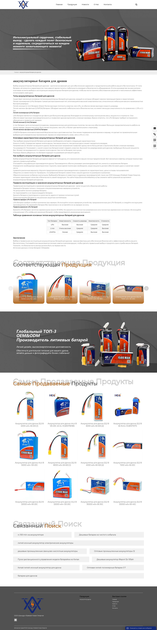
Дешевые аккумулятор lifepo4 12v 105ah (115, 559)
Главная (16, 72)
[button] (146, 288)
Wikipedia (45, 248)
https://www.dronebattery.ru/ (85, 177)
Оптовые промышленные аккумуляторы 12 (114, 551)
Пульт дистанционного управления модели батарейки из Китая (48, 559)
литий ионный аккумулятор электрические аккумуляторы (45, 543)
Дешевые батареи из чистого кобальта (97, 535)
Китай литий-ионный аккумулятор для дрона (39, 568)
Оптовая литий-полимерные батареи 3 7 (106, 568)
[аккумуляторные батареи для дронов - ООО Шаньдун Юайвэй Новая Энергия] (23, 4)
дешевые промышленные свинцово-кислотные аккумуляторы (48, 551)
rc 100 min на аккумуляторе (31, 535)
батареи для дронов (27, 576)
